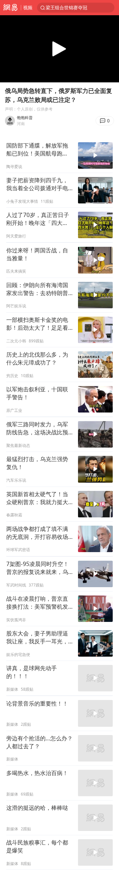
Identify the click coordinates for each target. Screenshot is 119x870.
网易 (10, 7)
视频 (27, 7)
